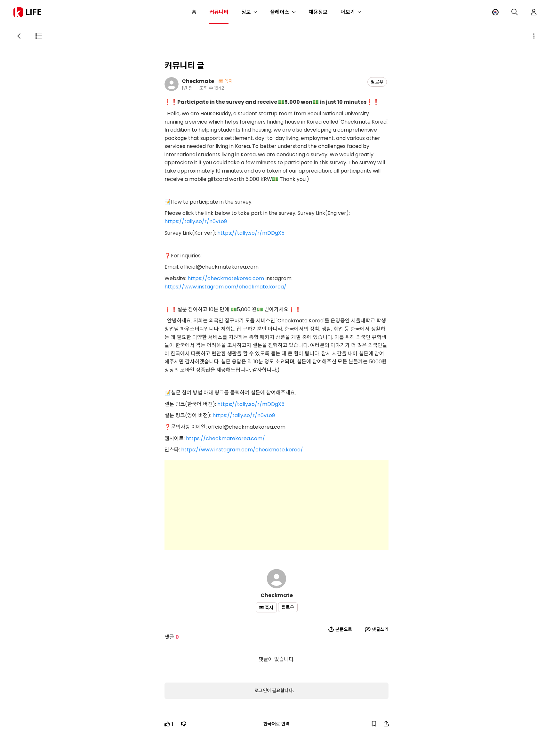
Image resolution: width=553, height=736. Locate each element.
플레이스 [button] (279, 12)
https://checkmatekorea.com (226, 278)
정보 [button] (246, 12)
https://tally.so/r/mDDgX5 (251, 233)
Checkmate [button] (198, 81)
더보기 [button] (348, 12)
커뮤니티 (218, 12)
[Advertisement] (276, 505)
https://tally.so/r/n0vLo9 (195, 221)
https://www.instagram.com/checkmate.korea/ (225, 286)
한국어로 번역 (276, 724)
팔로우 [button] (377, 82)
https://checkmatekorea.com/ (225, 438)
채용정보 (318, 12)
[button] (495, 12)
